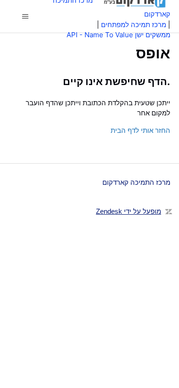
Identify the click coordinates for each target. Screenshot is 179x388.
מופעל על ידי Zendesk (128, 211)
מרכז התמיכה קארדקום (136, 182)
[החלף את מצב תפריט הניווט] (25, 16)
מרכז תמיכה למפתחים (133, 24)
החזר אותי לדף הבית (140, 130)
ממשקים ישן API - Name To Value (118, 34)
